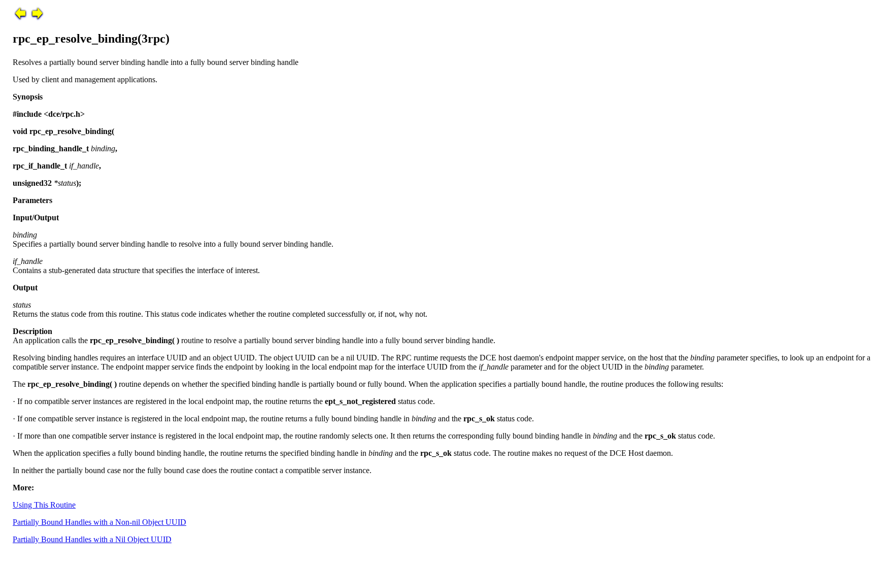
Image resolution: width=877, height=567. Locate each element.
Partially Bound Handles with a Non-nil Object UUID (99, 522)
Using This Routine (44, 505)
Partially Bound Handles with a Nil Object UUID (92, 539)
